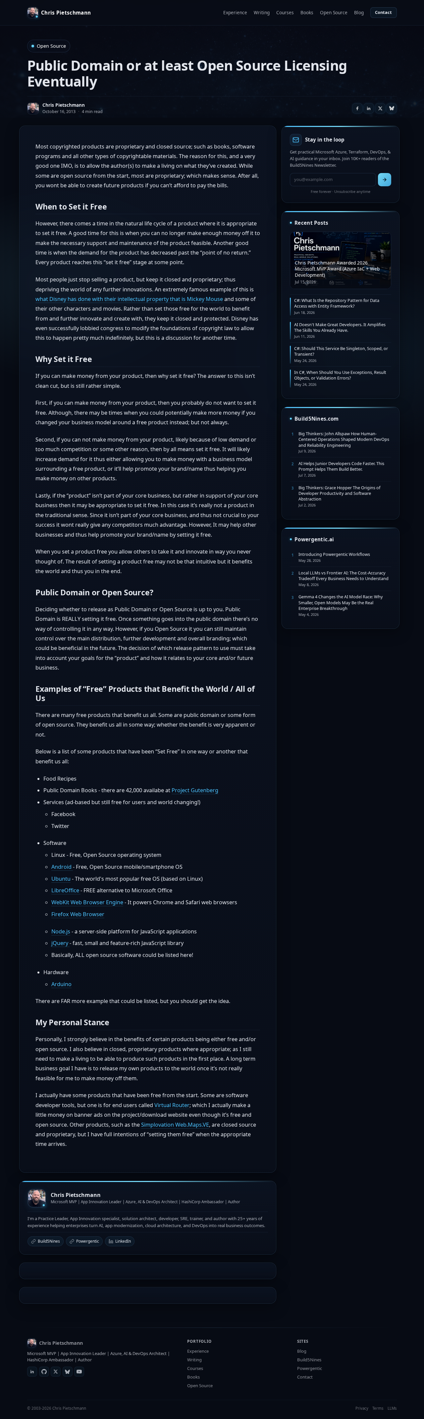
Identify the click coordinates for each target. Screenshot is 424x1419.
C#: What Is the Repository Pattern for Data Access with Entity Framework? (336, 303)
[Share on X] (380, 108)
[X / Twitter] (56, 1372)
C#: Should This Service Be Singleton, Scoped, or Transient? (341, 351)
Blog (359, 12)
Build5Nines (49, 1241)
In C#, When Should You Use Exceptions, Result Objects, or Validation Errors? (340, 375)
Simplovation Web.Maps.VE (175, 1124)
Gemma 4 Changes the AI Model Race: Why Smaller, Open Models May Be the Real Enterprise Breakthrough (340, 602)
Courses (285, 12)
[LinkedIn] (32, 1372)
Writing (262, 12)
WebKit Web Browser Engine (87, 902)
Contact (383, 12)
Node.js (60, 931)
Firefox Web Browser (77, 914)
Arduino (61, 984)
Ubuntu (61, 878)
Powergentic (87, 1241)
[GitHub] (44, 1372)
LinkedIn (123, 1241)
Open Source (333, 12)
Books (306, 12)
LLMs (392, 1408)
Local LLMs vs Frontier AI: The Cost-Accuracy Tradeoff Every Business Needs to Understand (343, 575)
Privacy (361, 1408)
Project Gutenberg (195, 790)
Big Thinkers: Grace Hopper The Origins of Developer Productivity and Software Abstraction (339, 493)
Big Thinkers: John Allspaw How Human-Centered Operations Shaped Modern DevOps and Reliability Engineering (343, 439)
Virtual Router (171, 1105)
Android (62, 866)
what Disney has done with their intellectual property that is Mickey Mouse (129, 299)
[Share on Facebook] (357, 108)
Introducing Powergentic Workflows (334, 554)
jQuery (60, 943)
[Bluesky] (68, 1372)
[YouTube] (79, 1372)
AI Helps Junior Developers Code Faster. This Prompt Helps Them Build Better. (341, 466)
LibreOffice (65, 890)
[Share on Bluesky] (391, 108)
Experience (235, 12)
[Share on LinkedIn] (368, 108)
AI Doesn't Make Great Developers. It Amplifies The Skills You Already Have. (340, 327)
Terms (378, 1408)
